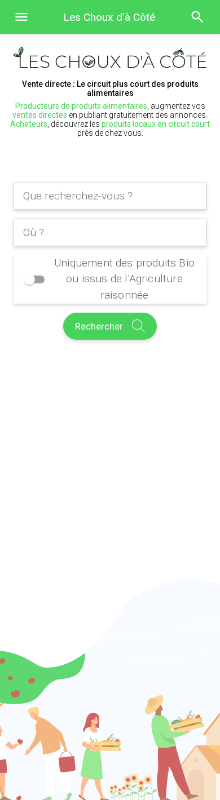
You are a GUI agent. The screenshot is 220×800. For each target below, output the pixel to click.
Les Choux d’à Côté (109, 17)
